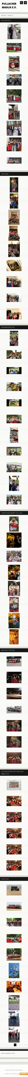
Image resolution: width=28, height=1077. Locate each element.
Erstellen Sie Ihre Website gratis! (12, 1073)
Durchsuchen (21, 2)
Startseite (3, 15)
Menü (25, 2)
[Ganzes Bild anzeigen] (14, 31)
